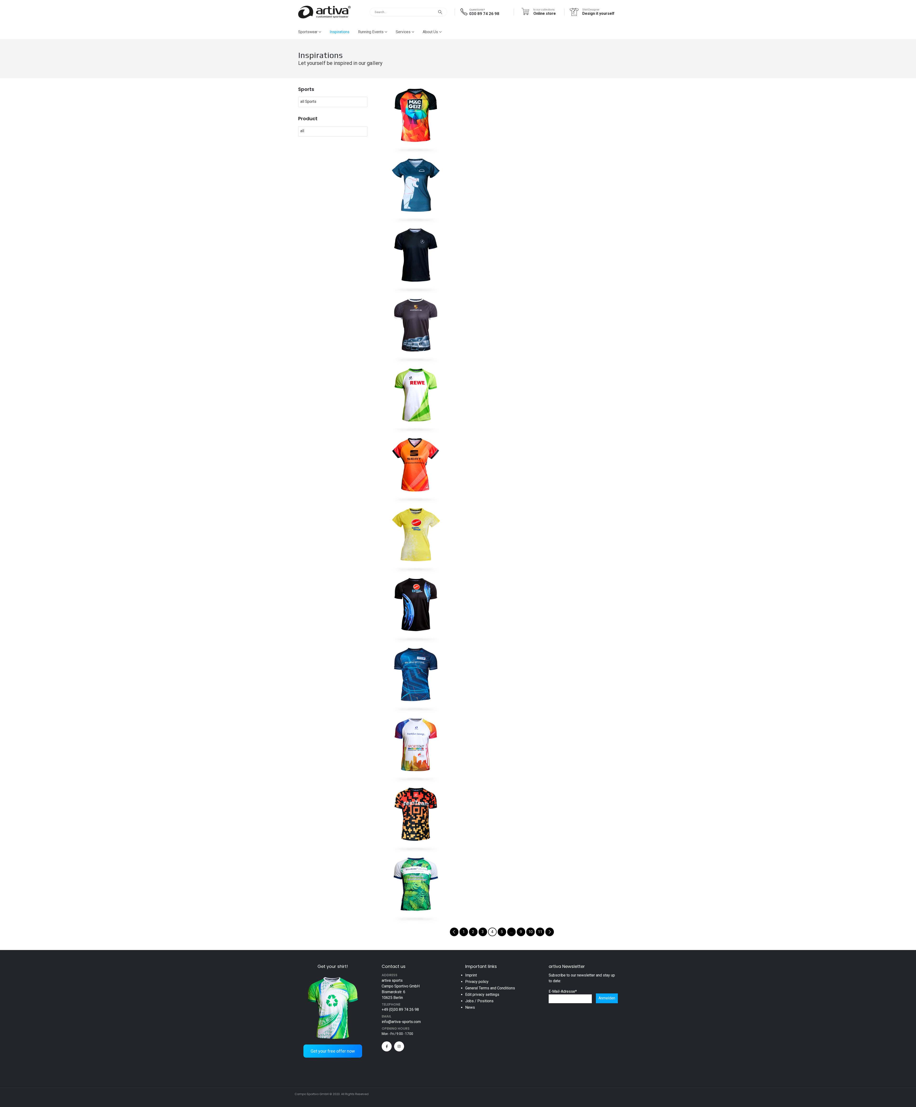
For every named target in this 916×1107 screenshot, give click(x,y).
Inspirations (339, 32)
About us (430, 32)
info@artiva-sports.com (401, 1021)
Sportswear (307, 32)
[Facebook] (387, 1046)
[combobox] (311, 101)
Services (403, 32)
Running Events (371, 32)
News (470, 1007)
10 (530, 931)
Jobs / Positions (479, 1001)
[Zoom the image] (332, 976)
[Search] (440, 12)
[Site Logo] (324, 12)
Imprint (471, 975)
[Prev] (454, 932)
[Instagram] (399, 1046)
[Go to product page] (416, 115)
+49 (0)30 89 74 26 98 (400, 1009)
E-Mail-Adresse (563, 991)
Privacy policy (477, 981)
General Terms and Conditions (490, 988)
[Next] (549, 932)
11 (540, 931)
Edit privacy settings (482, 994)
